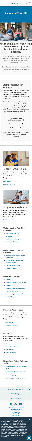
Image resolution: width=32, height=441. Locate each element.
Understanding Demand (13, 265)
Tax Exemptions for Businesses (15, 378)
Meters (8, 344)
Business (8, 285)
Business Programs (12, 325)
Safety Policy (16, 412)
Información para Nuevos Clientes (16, 294)
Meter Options (10, 349)
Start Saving (9, 322)
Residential (9, 279)
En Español (15, 415)
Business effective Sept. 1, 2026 (15, 288)
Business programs (9, 184)
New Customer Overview (13, 291)
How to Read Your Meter (13, 346)
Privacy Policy (16, 410)
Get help (6, 219)
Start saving (7, 181)
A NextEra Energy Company (16, 407)
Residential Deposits (12, 242)
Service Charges (11, 296)
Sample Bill (9, 236)
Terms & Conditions (16, 409)
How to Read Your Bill (12, 233)
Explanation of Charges (13, 239)
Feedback (16, 413)
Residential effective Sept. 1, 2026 (16, 282)
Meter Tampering (11, 352)
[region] (16, 429)
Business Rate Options (13, 376)
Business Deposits (11, 268)
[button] (29, 420)
